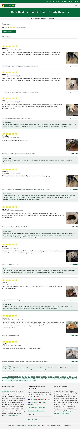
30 (50, 377)
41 (69, 377)
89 (2, 380)
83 (67, 378)
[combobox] (5, 40)
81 (63, 378)
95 (13, 380)
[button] (76, 40)
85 (70, 378)
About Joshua (30, 18)
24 (39, 377)
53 (14, 378)
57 (21, 378)
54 (16, 378)
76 (54, 378)
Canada (41, 399)
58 (23, 378)
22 (36, 377)
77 (56, 378)
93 (10, 380)
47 (4, 378)
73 (49, 378)
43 (72, 377)
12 (20, 377)
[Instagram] (32, 419)
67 (39, 378)
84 (68, 378)
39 (65, 377)
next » (35, 380)
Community (51, 18)
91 (6, 380)
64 (34, 378)
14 (23, 377)
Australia (33, 399)
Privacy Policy (11, 425)
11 (19, 377)
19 (31, 377)
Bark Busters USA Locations (36, 411)
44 (74, 377)
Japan (49, 399)
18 (29, 377)
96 (15, 380)
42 (70, 377)
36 (60, 377)
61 (28, 378)
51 (11, 378)
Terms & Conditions (21, 425)
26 (43, 377)
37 (62, 377)
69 (43, 378)
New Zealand (34, 402)
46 (2, 378)
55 (18, 378)
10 (18, 377)
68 (41, 378)
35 (58, 377)
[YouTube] (36, 419)
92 (8, 380)
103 (30, 380)
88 (76, 378)
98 (19, 380)
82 (65, 378)
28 (46, 377)
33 (55, 377)
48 (6, 378)
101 (25, 380)
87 (74, 378)
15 (25, 377)
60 (27, 378)
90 (4, 380)
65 (36, 378)
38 (64, 377)
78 (58, 378)
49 (8, 378)
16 (26, 377)
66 (37, 378)
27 (45, 377)
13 (22, 377)
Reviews (43, 18)
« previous (5, 377)
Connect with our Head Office (37, 407)
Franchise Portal (32, 425)
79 (59, 378)
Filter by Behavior (7, 37)
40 (67, 377)
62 (30, 378)
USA (38, 404)
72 (48, 378)
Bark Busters (5, 391)
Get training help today (12, 415)
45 (76, 377)
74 (51, 378)
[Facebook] (29, 419)
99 (20, 380)
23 (38, 377)
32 (53, 377)
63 (32, 378)
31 (51, 377)
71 (46, 378)
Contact (37, 18)
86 (72, 378)
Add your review (9, 31)
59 (25, 378)
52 (13, 378)
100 (23, 380)
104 (32, 380)
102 (27, 380)
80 (61, 378)
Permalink (75, 66)
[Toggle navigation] (76, 5)
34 (57, 377)
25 (41, 377)
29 (48, 377)
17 (28, 377)
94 (11, 380)
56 (20, 378)
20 (33, 377)
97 (17, 380)
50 (9, 378)
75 (53, 378)
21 (34, 377)
